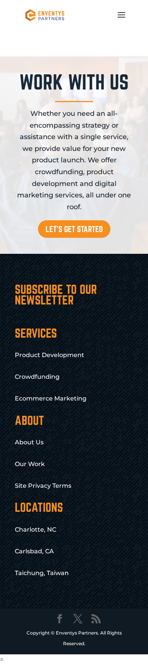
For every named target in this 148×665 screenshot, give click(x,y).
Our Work (30, 464)
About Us (29, 442)
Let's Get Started (74, 229)
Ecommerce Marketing (51, 398)
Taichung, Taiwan (42, 573)
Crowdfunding (37, 376)
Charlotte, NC (35, 529)
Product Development (49, 355)
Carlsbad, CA (34, 551)
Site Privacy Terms (43, 485)
